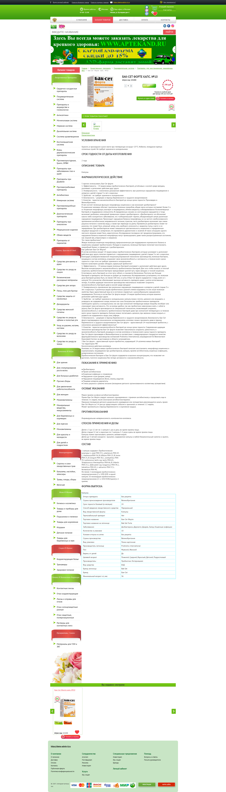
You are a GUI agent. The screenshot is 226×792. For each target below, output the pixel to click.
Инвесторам (86, 766)
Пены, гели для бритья (67, 290)
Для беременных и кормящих (65, 417)
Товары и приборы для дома (67, 510)
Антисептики (62, 115)
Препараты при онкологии (64, 223)
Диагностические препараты (65, 215)
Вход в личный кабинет (61, 2)
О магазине (81, 20)
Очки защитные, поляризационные (65, 616)
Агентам (85, 757)
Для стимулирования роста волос (66, 369)
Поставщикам (87, 760)
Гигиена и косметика (66, 503)
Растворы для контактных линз (64, 624)
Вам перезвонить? (169, 2)
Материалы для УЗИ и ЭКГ (67, 645)
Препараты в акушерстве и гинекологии (63, 107)
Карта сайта (166, 784)
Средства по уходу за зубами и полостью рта (67, 318)
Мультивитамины (64, 399)
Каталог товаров (102, 20)
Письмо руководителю (152, 760)
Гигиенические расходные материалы (67, 278)
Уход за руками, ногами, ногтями (68, 326)
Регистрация (147, 784)
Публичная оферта (58, 768)
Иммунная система (65, 200)
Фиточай (61, 484)
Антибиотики (63, 195)
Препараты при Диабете (64, 180)
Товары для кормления (67, 522)
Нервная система (64, 126)
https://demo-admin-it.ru (121, 2)
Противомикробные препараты (66, 207)
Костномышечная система (65, 143)
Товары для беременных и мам (65, 539)
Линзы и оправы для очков (66, 600)
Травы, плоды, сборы (66, 479)
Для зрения (62, 362)
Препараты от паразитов (63, 241)
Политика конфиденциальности (62, 771)
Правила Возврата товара (80, 2)
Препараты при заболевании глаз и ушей (66, 171)
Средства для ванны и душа (67, 262)
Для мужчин (62, 423)
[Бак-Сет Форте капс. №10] (100, 106)
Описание (86, 133)
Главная (54, 20)
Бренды (116, 763)
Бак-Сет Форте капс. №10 (64, 690)
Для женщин (62, 394)
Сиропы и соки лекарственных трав (66, 464)
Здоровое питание (65, 569)
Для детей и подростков (62, 443)
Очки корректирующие (67, 593)
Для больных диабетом (67, 375)
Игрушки (61, 527)
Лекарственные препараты (100, 68)
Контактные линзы (65, 588)
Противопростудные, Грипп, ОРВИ (66, 161)
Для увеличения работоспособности (66, 387)
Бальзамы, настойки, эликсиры (66, 472)
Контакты (165, 20)
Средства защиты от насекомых (66, 297)
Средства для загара (66, 285)
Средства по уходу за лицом (66, 270)
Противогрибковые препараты (66, 188)
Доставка (123, 20)
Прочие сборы (63, 381)
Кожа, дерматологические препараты (66, 152)
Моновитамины (64, 429)
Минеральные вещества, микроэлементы (64, 408)
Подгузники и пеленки (67, 516)
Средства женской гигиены (65, 310)
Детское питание (64, 532)
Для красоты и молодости (63, 435)
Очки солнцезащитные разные (67, 608)
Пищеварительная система (65, 97)
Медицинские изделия (67, 229)
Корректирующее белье (68, 559)
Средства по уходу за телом (66, 342)
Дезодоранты (63, 304)
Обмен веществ (64, 235)
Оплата (144, 20)
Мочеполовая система (67, 120)
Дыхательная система (67, 131)
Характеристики (88, 135)
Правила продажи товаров (100, 2)
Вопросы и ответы (151, 757)
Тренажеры (62, 564)
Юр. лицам (86, 775)
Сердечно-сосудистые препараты (67, 89)
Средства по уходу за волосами (66, 334)
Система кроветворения (68, 136)
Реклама (85, 763)
